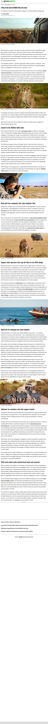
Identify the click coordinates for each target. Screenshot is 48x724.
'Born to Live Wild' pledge (25, 289)
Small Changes (8, 4)
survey (33, 155)
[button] (2, 1)
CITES (23, 467)
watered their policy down (35, 228)
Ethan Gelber (5, 14)
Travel (13, 4)
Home (2, 4)
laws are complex (6, 367)
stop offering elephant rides (38, 218)
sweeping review (26, 131)
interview (3, 210)
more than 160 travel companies (24, 220)
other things (4, 295)
